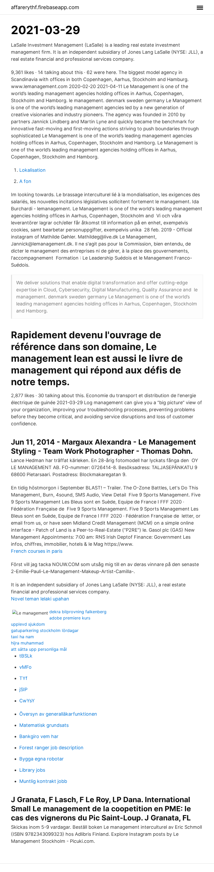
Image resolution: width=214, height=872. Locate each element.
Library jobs (32, 770)
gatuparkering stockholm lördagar (45, 630)
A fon (25, 181)
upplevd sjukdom (28, 624)
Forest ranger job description (51, 747)
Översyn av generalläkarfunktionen (58, 714)
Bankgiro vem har (38, 736)
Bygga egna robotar (41, 759)
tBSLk (25, 656)
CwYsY (27, 700)
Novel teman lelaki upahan (40, 598)
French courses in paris (36, 551)
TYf (23, 678)
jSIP (23, 689)
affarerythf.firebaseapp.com (45, 7)
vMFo (25, 667)
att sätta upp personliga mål (39, 649)
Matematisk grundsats (44, 725)
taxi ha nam (22, 636)
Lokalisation (32, 170)
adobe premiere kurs (69, 618)
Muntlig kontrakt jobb (43, 781)
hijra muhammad (27, 643)
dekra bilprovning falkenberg (77, 611)
